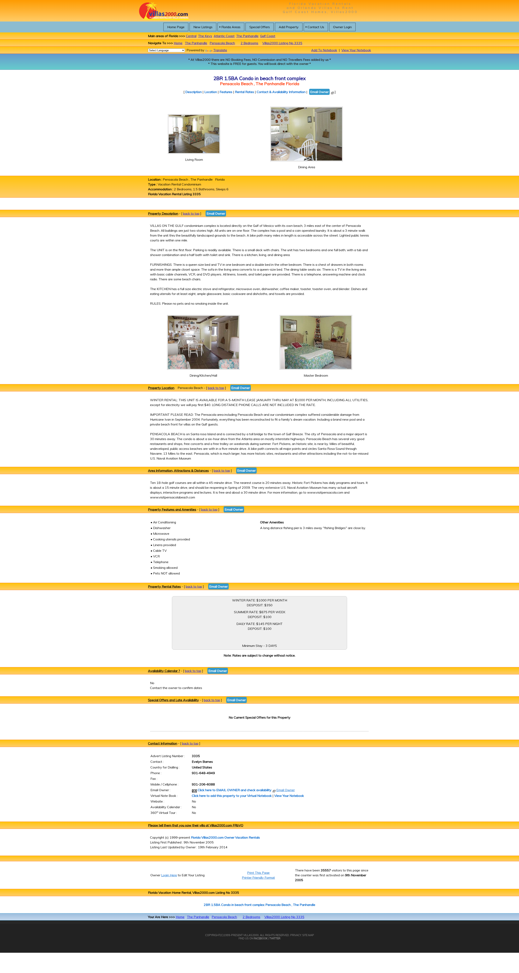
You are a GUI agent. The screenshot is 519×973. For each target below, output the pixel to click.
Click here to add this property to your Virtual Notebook (232, 796)
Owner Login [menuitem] (342, 27)
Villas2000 (251, 935)
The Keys (205, 36)
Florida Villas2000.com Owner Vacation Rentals (225, 837)
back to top (191, 213)
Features (226, 92)
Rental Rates (244, 92)
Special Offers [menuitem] (259, 27)
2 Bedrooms (249, 43)
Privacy (295, 935)
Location (210, 92)
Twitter (274, 938)
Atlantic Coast (224, 36)
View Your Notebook (356, 50)
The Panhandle (247, 36)
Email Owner (319, 92)
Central (191, 36)
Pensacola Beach (222, 43)
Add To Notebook (324, 50)
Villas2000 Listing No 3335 (282, 43)
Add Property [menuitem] (289, 27)
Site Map (308, 935)
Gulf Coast (267, 36)
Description (193, 92)
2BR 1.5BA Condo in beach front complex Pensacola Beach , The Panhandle (259, 905)
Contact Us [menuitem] (316, 27)
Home (178, 43)
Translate (220, 50)
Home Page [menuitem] (175, 27)
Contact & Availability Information (281, 92)
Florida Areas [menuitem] (230, 27)
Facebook (261, 938)
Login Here (169, 875)
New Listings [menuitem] (202, 27)
